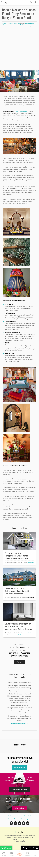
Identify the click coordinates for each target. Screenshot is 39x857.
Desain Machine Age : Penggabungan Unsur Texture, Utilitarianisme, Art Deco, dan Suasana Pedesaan (16, 557)
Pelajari (19, 662)
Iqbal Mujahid (31, 562)
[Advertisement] (19, 50)
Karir (19, 816)
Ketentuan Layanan (25, 819)
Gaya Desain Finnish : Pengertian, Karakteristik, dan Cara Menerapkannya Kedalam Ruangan (18, 626)
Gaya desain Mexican (21, 111)
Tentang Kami (12, 816)
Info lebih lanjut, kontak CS (19, 723)
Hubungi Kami (27, 816)
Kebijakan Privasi (13, 819)
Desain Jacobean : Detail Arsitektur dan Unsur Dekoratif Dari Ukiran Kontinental (17, 591)
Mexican (4, 26)
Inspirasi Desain (6, 23)
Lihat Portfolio (19, 808)
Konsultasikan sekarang (19, 789)
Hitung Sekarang (19, 767)
